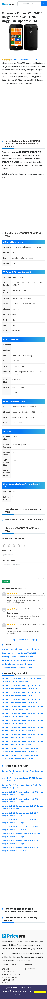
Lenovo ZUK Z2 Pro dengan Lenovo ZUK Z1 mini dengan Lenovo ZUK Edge (23, 793)
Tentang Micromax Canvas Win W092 (18, 656)
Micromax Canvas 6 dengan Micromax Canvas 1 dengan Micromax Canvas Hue (22, 680)
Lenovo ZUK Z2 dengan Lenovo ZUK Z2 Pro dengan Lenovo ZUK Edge (21, 842)
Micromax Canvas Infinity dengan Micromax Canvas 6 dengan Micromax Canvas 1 (21, 693)
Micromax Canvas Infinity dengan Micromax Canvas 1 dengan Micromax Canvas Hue (21, 700)
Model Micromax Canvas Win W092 (17, 664)
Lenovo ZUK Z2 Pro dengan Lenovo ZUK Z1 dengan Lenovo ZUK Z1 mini (21, 828)
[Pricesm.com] (8, 4)
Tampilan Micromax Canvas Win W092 (18, 660)
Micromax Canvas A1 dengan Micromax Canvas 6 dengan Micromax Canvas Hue (23, 714)
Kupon (5, 983)
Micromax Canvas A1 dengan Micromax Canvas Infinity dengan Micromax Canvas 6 (22, 742)
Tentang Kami (8, 971)
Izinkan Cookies (40, 992)
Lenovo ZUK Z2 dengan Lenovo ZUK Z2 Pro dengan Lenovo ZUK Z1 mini (21, 849)
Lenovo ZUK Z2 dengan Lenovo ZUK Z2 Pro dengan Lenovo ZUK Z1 (21, 814)
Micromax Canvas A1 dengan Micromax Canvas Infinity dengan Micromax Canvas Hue (22, 728)
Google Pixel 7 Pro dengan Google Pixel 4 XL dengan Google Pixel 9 (21, 786)
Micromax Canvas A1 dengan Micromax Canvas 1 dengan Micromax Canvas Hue (23, 707)
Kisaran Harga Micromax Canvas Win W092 (20, 649)
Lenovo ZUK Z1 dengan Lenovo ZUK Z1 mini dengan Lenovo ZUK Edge (21, 821)
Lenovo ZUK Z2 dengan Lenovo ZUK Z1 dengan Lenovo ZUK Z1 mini (22, 807)
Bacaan (5, 969)
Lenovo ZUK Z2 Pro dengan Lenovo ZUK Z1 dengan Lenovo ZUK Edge (21, 800)
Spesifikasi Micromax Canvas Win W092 (19, 653)
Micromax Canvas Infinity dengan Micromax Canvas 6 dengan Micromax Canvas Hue (21, 687)
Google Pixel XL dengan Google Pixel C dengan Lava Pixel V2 (22, 772)
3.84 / (19, 59)
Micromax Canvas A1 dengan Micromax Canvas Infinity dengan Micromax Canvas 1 (22, 735)
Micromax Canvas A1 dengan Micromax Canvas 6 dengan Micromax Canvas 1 (23, 721)
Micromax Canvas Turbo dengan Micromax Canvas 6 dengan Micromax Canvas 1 (20, 756)
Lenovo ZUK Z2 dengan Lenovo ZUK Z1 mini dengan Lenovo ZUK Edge (21, 835)
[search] (44, 3)
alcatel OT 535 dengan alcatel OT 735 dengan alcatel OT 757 (22, 779)
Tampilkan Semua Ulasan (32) (23, 639)
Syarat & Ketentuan (11, 974)
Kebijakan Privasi (9, 977)
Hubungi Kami (8, 980)
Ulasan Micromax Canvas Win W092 (17, 668)
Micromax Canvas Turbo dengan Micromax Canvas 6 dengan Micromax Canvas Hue (20, 749)
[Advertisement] (23, 110)
